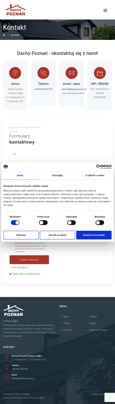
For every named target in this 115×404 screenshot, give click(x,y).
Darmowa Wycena (98, 329)
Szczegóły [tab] (57, 175)
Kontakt (67, 329)
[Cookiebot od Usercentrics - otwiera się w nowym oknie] (98, 166)
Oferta (66, 323)
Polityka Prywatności (101, 394)
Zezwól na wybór (57, 235)
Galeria (92, 323)
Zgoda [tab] (20, 175)
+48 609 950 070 (43, 89)
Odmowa (21, 235)
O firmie (93, 316)
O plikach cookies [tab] (95, 175)
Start (66, 316)
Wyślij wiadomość (29, 259)
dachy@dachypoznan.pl (74, 89)
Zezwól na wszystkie (94, 235)
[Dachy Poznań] (4, 34)
